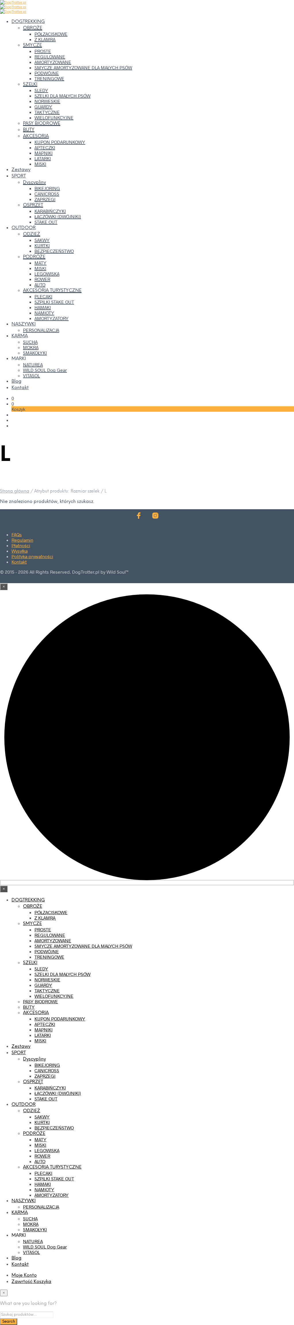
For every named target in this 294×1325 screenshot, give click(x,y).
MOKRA (30, 347)
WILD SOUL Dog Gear (45, 370)
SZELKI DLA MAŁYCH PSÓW (62, 95)
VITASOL (31, 375)
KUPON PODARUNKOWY (59, 142)
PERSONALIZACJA (41, 330)
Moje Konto (24, 1275)
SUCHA (30, 341)
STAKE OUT (45, 222)
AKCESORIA (36, 136)
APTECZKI (44, 147)
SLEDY (41, 90)
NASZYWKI (23, 324)
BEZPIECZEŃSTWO (54, 251)
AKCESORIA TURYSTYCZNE (52, 290)
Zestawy (20, 169)
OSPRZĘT (33, 205)
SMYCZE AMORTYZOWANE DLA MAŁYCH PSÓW (83, 67)
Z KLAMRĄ (44, 39)
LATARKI (42, 158)
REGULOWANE (49, 56)
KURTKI (42, 245)
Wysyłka (19, 551)
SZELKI (30, 84)
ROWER (42, 279)
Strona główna (14, 491)
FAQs (16, 534)
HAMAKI (42, 307)
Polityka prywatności (32, 556)
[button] (12, 398)
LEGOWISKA (46, 273)
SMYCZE (32, 45)
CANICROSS (46, 193)
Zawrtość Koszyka (31, 1281)
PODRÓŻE (34, 256)
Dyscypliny (34, 182)
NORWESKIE (47, 101)
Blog (16, 381)
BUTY (28, 129)
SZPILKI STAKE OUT (54, 302)
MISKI (40, 163)
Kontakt (20, 387)
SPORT (18, 176)
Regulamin (22, 540)
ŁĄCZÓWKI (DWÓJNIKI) (57, 216)
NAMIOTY (44, 312)
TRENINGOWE (49, 78)
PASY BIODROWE (41, 123)
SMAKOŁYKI (35, 352)
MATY (40, 262)
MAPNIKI (43, 153)
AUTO (39, 284)
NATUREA (33, 364)
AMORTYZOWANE (52, 62)
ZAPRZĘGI (44, 199)
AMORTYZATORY (51, 318)
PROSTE (42, 51)
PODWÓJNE (46, 73)
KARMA (19, 336)
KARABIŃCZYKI (50, 211)
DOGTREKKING (28, 21)
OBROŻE (32, 28)
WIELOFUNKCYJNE (54, 117)
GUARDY (43, 106)
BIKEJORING (47, 188)
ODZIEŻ (31, 234)
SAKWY (42, 240)
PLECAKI (43, 296)
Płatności (20, 545)
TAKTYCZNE (47, 112)
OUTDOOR (23, 227)
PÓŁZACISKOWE (50, 34)
